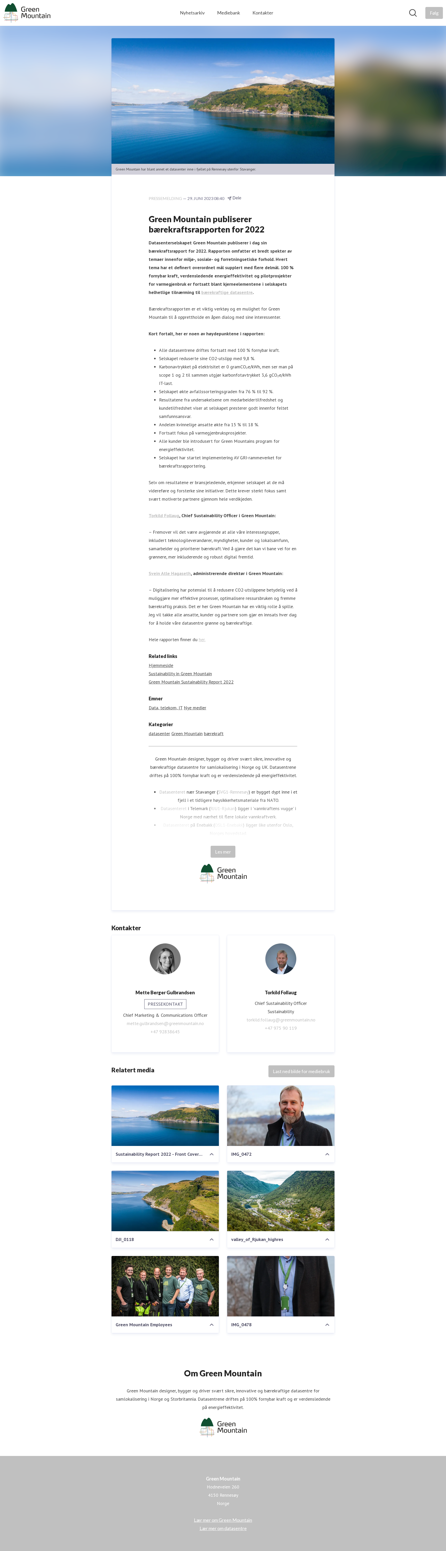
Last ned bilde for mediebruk (301, 1071)
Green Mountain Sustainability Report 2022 (191, 682)
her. (202, 639)
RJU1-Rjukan (222, 808)
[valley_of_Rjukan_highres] (280, 1201)
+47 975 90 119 (281, 1028)
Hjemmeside (161, 665)
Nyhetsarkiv (192, 12)
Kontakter (262, 12)
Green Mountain (187, 733)
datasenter (159, 733)
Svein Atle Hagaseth (170, 573)
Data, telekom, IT (165, 708)
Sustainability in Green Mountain (180, 674)
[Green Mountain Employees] (165, 1286)
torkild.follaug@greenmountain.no (280, 1020)
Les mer (223, 852)
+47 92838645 (165, 1032)
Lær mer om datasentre (223, 1528)
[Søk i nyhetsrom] (413, 13)
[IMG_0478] (280, 1286)
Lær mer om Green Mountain (223, 1520)
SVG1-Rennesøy (233, 792)
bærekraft (214, 733)
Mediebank (228, 12)
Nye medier (195, 708)
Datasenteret (172, 792)
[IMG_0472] (280, 1115)
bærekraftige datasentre (227, 292)
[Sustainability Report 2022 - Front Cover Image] (165, 1115)
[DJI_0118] (165, 1201)
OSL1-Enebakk (229, 825)
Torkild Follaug (164, 515)
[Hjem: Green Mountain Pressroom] (26, 13)
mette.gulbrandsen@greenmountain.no (165, 1023)
